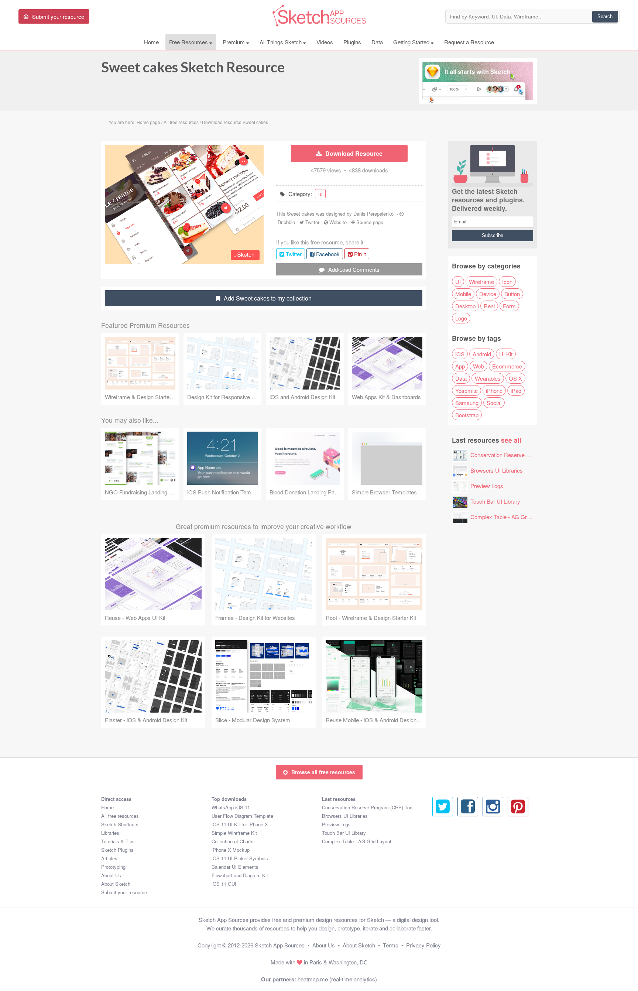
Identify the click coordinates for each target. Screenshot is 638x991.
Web (478, 366)
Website (338, 222)
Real (489, 306)
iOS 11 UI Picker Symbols (240, 858)
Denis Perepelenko (373, 213)
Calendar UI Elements (235, 866)
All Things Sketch (281, 42)
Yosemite (466, 390)
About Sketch (115, 883)
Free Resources (189, 42)
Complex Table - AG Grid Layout (509, 517)
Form (509, 306)
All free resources (120, 815)
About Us (111, 875)
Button (512, 294)
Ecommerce (507, 366)
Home (151, 42)
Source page (369, 222)
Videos (324, 42)
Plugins (352, 42)
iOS (459, 354)
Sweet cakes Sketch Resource (193, 66)
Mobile (463, 294)
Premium (234, 42)
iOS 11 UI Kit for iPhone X (240, 824)
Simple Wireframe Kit (234, 832)
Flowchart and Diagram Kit (240, 875)
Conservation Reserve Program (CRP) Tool (523, 455)
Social (494, 403)
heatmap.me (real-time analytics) (337, 979)
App (460, 366)
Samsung (466, 403)
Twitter (312, 222)
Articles (109, 858)
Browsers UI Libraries (496, 470)
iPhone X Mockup (231, 849)
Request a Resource (469, 42)
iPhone (494, 390)
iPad (516, 390)
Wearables (488, 378)
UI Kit (505, 354)
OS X (515, 378)
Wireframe (481, 281)
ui (320, 194)
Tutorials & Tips (118, 841)
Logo (461, 318)
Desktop (465, 306)
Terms (390, 945)
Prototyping (113, 866)
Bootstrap (466, 415)
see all (511, 440)
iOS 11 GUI (224, 883)
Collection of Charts (233, 841)
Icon (507, 281)
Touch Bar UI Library (495, 501)
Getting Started (412, 42)
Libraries (110, 832)
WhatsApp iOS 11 (231, 807)
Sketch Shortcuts (119, 824)
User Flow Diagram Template (242, 815)
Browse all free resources (323, 772)
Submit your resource (124, 892)
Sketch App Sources (280, 945)
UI (458, 281)
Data (377, 42)
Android (482, 354)
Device (487, 294)
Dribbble (286, 222)
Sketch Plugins (117, 849)
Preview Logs (486, 486)
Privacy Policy (423, 945)
